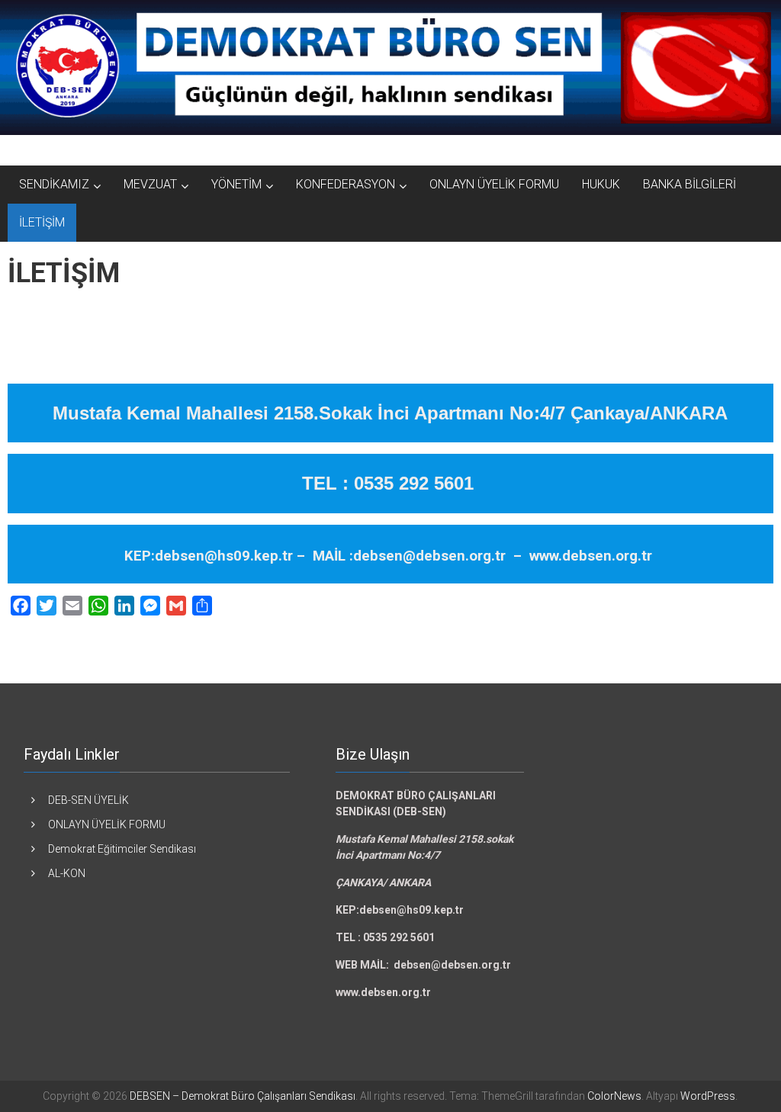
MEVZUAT (150, 184)
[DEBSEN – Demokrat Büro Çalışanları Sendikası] (390, 67)
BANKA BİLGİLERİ (689, 184)
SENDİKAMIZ (54, 184)
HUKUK (601, 184)
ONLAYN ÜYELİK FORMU (494, 184)
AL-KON (66, 873)
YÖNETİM (236, 184)
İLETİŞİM (42, 222)
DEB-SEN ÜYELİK (88, 800)
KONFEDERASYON (345, 184)
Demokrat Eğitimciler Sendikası (122, 849)
